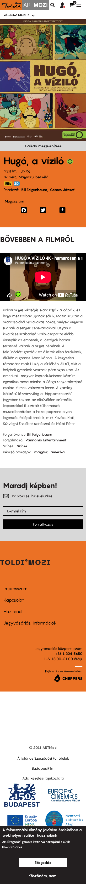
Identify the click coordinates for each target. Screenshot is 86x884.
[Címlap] (24, 5)
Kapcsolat (14, 600)
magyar (41, 452)
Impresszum (15, 588)
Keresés (52, 5)
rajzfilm (10, 171)
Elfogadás (43, 862)
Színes (22, 446)
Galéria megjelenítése (43, 146)
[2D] (18, 183)
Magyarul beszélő (33, 177)
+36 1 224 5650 (68, 653)
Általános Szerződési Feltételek (43, 758)
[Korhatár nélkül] (70, 163)
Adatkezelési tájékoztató (43, 778)
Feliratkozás (43, 524)
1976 (25, 171)
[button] (64, 5)
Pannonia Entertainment (46, 440)
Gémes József (62, 189)
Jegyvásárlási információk (30, 623)
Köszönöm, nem (42, 875)
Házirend (13, 611)
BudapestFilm (43, 768)
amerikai (57, 452)
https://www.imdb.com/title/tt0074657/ (8, 183)
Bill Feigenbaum (34, 189)
